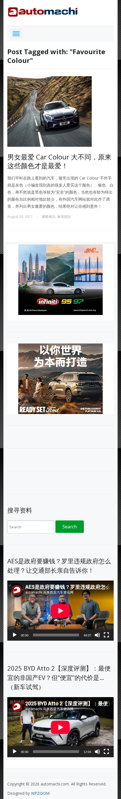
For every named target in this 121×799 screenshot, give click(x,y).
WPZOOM (40, 793)
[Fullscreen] (106, 635)
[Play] (14, 635)
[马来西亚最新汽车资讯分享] (42, 11)
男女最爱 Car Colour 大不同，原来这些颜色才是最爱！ (59, 161)
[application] (60, 611)
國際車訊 (48, 216)
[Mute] (97, 635)
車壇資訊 (64, 216)
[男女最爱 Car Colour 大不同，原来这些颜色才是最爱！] (49, 111)
